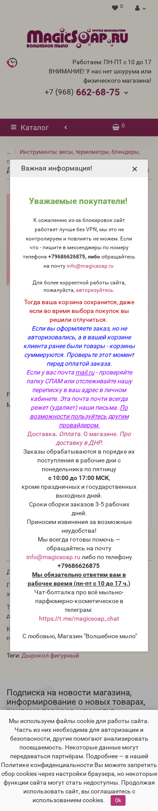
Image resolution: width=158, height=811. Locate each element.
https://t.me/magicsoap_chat (79, 618)
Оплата (69, 433)
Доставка (41, 433)
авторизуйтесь (94, 290)
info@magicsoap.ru (90, 266)
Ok (118, 800)
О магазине (99, 433)
